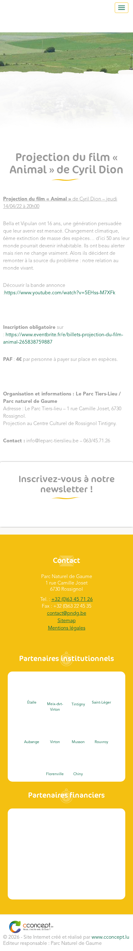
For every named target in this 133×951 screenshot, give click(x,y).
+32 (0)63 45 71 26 (72, 599)
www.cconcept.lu (110, 937)
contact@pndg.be (66, 613)
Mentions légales (66, 628)
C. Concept (31, 927)
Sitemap (67, 620)
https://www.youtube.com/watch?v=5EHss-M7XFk (59, 293)
